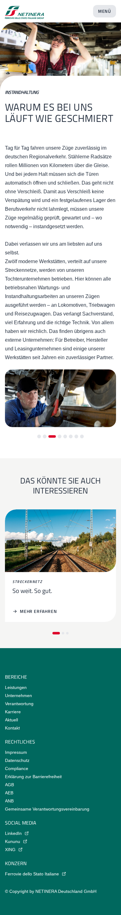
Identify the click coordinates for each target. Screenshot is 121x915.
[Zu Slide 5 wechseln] (65, 436)
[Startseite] (24, 10)
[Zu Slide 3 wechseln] (52, 436)
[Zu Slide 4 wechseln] (59, 436)
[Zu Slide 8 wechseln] (82, 436)
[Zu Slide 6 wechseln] (71, 436)
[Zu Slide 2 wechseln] (45, 436)
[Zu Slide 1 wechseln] (39, 436)
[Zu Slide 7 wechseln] (76, 436)
